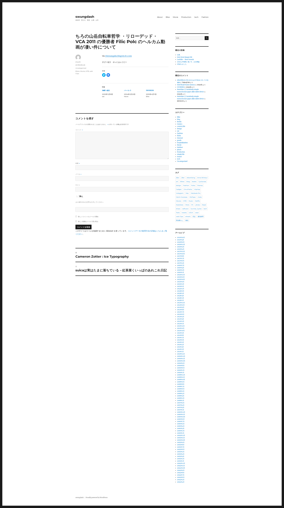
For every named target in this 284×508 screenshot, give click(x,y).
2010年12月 (181, 354)
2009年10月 (181, 361)
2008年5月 (180, 391)
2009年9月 (181, 363)
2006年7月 (180, 421)
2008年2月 (180, 398)
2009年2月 (180, 370)
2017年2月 (180, 263)
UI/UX (191, 212)
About (160, 17)
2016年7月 (180, 265)
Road (204, 205)
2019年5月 (180, 247)
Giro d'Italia (188, 189)
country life (181, 126)
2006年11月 (181, 414)
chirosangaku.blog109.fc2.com (118, 56)
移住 (186, 220)
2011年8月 (180, 335)
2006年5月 (180, 424)
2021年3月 (180, 240)
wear (197, 212)
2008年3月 (180, 396)
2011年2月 (180, 349)
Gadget (178, 189)
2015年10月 (181, 279)
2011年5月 (180, 342)
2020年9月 (180, 242)
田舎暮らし (179, 220)
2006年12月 (181, 412)
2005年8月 (180, 445)
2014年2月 (180, 289)
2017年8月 (180, 256)
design (179, 129)
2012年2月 (180, 321)
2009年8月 (180, 366)
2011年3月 (180, 347)
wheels (187, 216)
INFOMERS (150, 90)
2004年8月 (180, 473)
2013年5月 (180, 293)
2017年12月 (181, 251)
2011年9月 (180, 333)
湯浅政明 (200, 216)
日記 (194, 216)
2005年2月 (180, 459)
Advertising (191, 178)
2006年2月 (180, 431)
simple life (180, 154)
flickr (179, 136)
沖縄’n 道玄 (106, 90)
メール (78, 174)
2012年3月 (180, 319)
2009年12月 (181, 356)
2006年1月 (180, 433)
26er (177, 178)
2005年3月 (180, 456)
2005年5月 (180, 452)
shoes (178, 209)
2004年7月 (180, 475)
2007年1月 (180, 410)
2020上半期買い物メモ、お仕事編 (188, 62)
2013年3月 (180, 296)
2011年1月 (180, 352)
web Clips (179, 216)
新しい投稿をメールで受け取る (88, 221)
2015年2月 (180, 284)
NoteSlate (179, 205)
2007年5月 (180, 403)
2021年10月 (181, 237)
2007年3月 (180, 407)
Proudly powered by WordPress (97, 497)
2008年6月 (180, 389)
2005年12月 (181, 435)
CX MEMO (180, 87)
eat (178, 131)
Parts (187, 205)
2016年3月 (180, 268)
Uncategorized (80, 68)
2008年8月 (180, 384)
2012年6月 (180, 314)
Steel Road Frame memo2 (186, 85)
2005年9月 (180, 442)
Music (191, 201)
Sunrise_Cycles (196, 209)
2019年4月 (180, 249)
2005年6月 (180, 449)
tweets (184, 212)
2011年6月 (180, 340)
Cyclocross (202, 181)
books (194, 181)
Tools (178, 212)
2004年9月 (180, 470)
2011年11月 (180, 328)
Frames (200, 185)
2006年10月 (181, 417)
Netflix (197, 201)
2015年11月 (181, 277)
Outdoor (180, 147)
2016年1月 (180, 272)
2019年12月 (181, 244)
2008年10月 (181, 379)
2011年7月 (180, 338)
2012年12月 (181, 303)
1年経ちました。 (182, 64)
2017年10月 (181, 254)
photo (179, 150)
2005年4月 (180, 454)
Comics (179, 124)
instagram (179, 193)
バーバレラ (127, 90)
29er (182, 178)
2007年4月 (180, 405)
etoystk (78, 62)
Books (179, 122)
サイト (77, 185)
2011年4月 (180, 345)
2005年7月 (180, 447)
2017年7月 (180, 258)
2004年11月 (181, 466)
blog (178, 119)
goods (179, 140)
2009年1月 (180, 372)
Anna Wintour (202, 178)
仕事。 (179, 55)
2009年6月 (181, 368)
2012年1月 (180, 324)
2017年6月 (180, 261)
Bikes (77, 71)
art (177, 181)
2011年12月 (181, 326)
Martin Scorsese (181, 197)
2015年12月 (181, 275)
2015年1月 (180, 286)
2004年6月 (180, 477)
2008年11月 (181, 377)
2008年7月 (180, 386)
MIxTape (193, 197)
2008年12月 (181, 375)
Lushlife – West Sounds (185, 59)
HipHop (197, 189)
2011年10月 (181, 331)
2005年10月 (181, 440)
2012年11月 (181, 305)
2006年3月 (180, 428)
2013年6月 (180, 291)
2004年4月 (180, 482)
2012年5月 (180, 317)
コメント (79, 130)
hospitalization (182, 143)
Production (186, 17)
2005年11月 (181, 438)
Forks (193, 185)
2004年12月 (181, 463)
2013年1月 (180, 300)
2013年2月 (180, 298)
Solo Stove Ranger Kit (184, 57)
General (180, 138)
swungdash (84, 17)
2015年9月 (180, 282)
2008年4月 (180, 393)
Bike (168, 17)
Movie (175, 17)
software (185, 209)
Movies (82, 71)
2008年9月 (180, 382)
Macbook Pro (195, 193)
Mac (187, 193)
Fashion (205, 17)
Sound (179, 157)
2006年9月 (181, 419)
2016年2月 (180, 270)
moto (200, 197)
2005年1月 (180, 461)
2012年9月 (180, 307)
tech (196, 17)
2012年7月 (180, 312)
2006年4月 (180, 426)
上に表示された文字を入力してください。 (90, 202)
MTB (87, 71)
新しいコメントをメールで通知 (88, 216)
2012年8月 (180, 310)
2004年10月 (181, 468)
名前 (77, 163)
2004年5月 (180, 480)
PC (192, 205)
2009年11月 (181, 359)
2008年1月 (180, 400)
